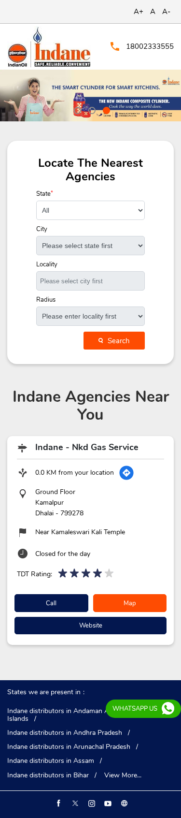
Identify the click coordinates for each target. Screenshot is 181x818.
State (44, 194)
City (41, 229)
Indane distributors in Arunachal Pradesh (68, 747)
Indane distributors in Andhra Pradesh (64, 733)
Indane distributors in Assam (50, 761)
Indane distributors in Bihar (48, 775)
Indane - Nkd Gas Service (87, 447)
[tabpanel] (90, 95)
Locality (46, 264)
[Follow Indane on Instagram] (91, 803)
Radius (46, 300)
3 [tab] (105, 109)
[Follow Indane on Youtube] (107, 803)
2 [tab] (90, 109)
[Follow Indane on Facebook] (58, 803)
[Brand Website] (123, 803)
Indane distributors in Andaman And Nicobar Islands (74, 715)
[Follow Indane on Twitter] (74, 803)
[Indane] (49, 46)
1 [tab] (76, 109)
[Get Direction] (126, 473)
